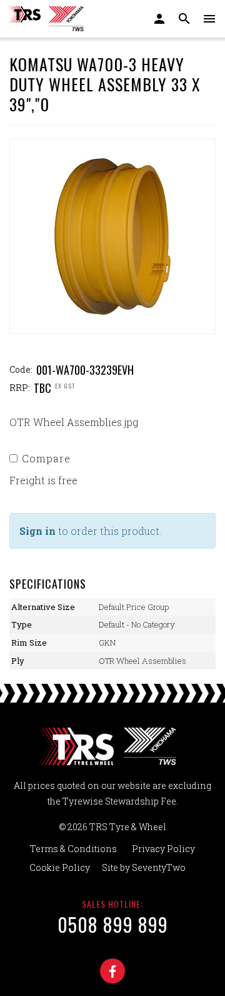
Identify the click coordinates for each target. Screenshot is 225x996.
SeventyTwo (159, 867)
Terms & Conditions (73, 848)
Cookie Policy (59, 867)
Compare (46, 458)
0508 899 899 (113, 924)
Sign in (37, 530)
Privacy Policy (163, 848)
